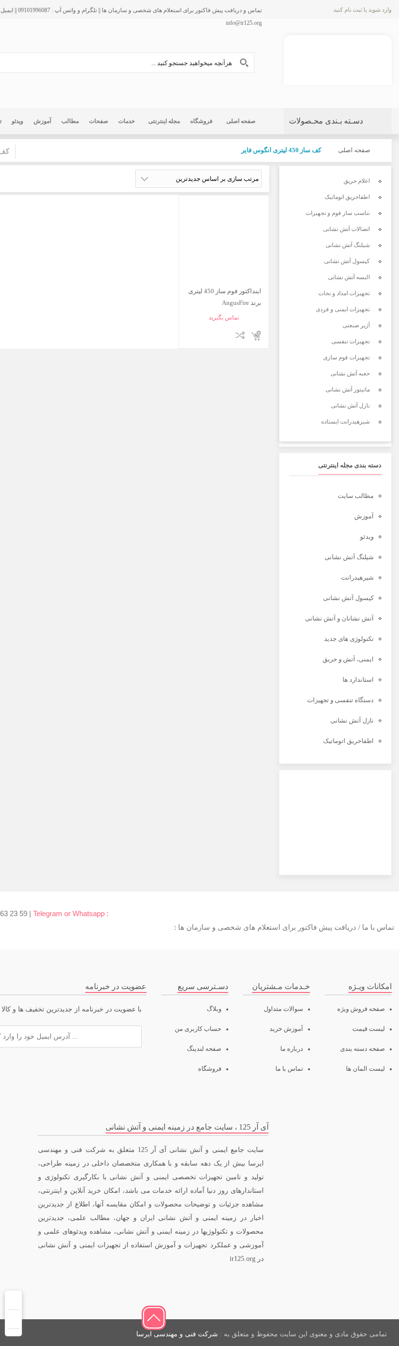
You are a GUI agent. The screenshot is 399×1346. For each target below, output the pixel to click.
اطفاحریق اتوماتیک (348, 740)
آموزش (364, 516)
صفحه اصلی (354, 150)
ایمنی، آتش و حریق (348, 659)
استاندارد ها (358, 679)
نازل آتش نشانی (352, 720)
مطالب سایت (356, 495)
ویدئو (367, 536)
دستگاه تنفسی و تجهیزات (340, 700)
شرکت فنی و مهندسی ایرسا (177, 1334)
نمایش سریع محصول (225, 335)
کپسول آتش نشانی (348, 598)
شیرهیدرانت (357, 577)
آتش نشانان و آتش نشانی (339, 618)
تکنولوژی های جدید (349, 638)
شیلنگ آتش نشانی (349, 557)
